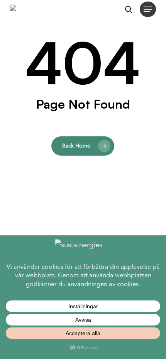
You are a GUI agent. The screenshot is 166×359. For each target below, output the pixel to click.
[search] (128, 9)
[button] (148, 9)
